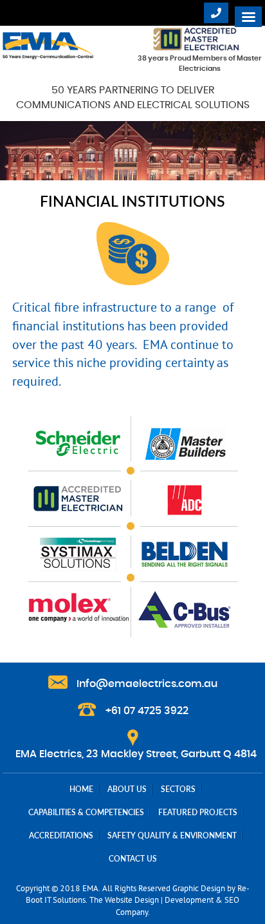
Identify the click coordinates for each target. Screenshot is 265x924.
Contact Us (133, 858)
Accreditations (61, 835)
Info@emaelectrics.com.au (147, 684)
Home (81, 789)
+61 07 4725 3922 (146, 711)
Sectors (178, 789)
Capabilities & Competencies (86, 812)
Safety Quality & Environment (172, 835)
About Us (127, 789)
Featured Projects (197, 812)
